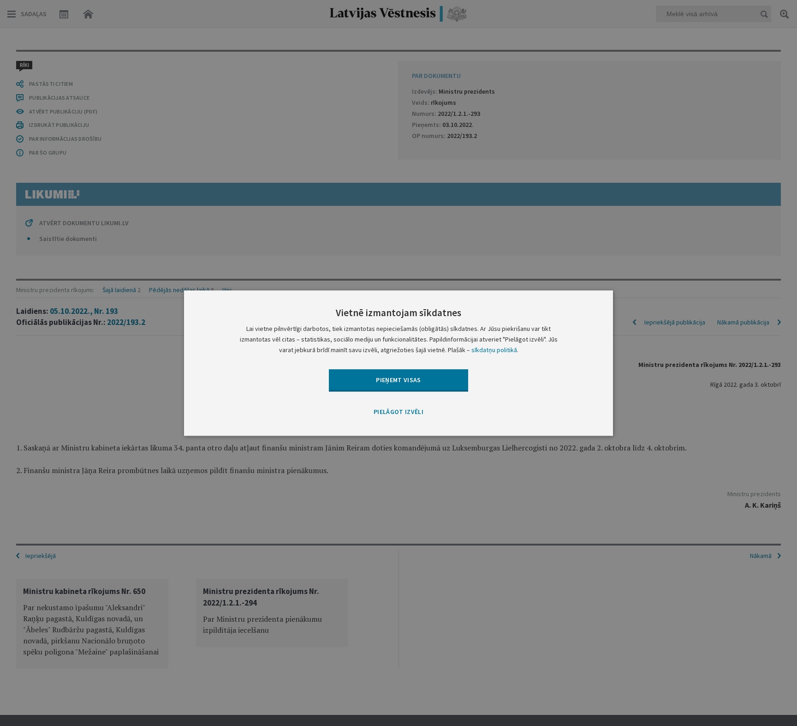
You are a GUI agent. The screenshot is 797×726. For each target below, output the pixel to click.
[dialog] (398, 363)
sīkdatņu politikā (494, 350)
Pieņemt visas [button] (398, 380)
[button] (398, 412)
